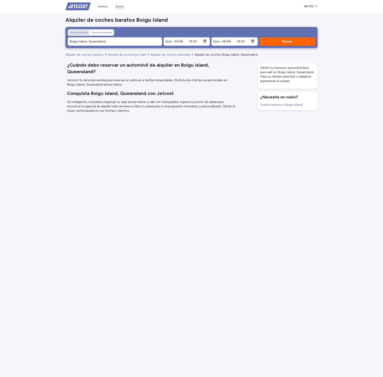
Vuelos (103, 6)
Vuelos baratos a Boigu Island (281, 105)
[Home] (78, 6)
